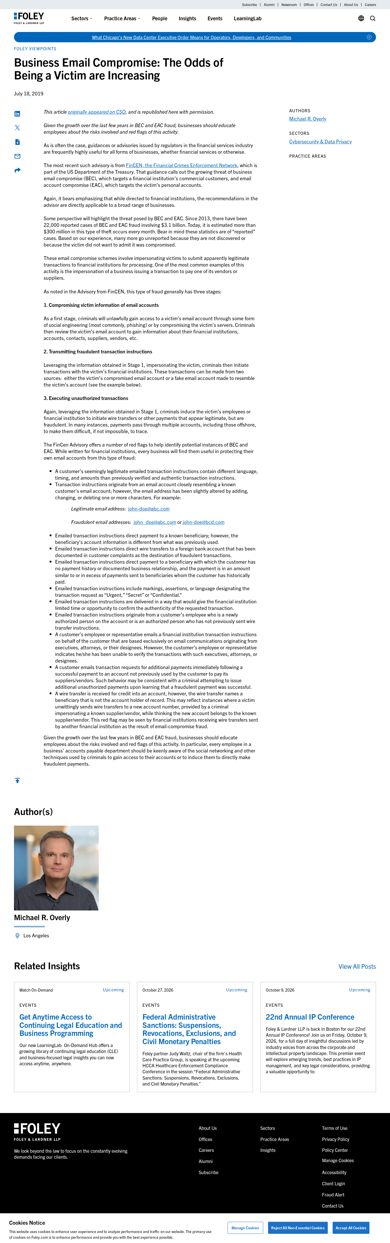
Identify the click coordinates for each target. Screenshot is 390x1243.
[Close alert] (369, 37)
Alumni (269, 4)
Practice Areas (120, 18)
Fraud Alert (333, 1194)
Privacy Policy (335, 1139)
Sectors (79, 18)
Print (17, 142)
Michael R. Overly (307, 118)
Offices (309, 4)
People (159, 18)
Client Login (333, 1183)
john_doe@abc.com (155, 522)
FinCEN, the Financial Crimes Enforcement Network (181, 165)
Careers (370, 4)
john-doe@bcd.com (203, 522)
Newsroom (289, 4)
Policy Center (335, 1150)
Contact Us (329, 4)
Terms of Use (334, 1128)
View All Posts (357, 966)
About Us (351, 4)
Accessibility (334, 1172)
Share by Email (17, 156)
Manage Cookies (245, 1227)
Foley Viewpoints (35, 48)
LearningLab (248, 18)
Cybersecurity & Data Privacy (320, 141)
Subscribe (249, 4)
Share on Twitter (17, 127)
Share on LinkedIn (17, 113)
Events (215, 18)
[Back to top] (17, 782)
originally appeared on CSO (97, 112)
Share (17, 170)
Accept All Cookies (351, 1227)
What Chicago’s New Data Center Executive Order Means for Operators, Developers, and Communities (191, 37)
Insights (187, 18)
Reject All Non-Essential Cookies (298, 1227)
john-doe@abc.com (149, 508)
